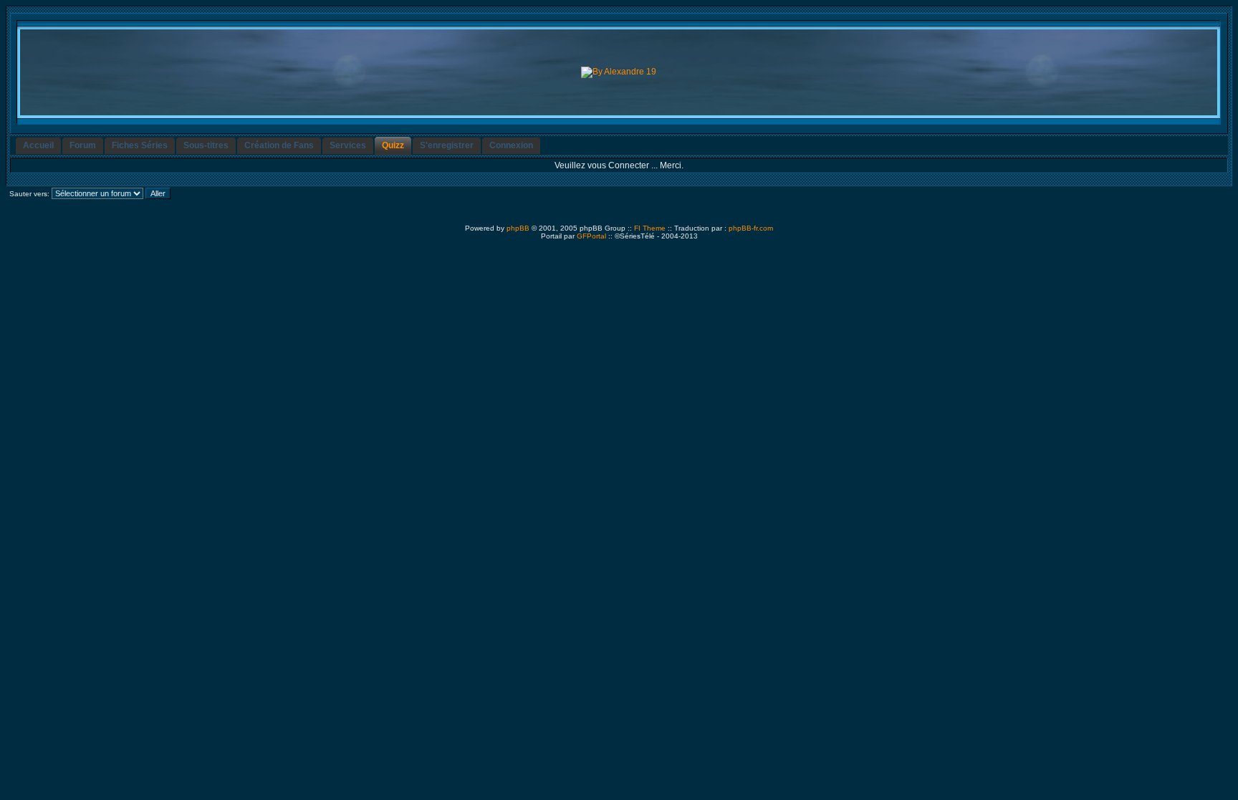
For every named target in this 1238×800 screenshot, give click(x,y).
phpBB (518, 228)
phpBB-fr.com (751, 228)
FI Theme (650, 228)
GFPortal (591, 236)
